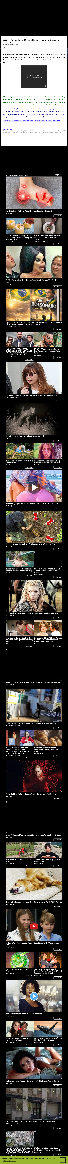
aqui (9, 97)
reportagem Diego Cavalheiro (43, 120)
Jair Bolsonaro (17, 120)
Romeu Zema (56, 120)
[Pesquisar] (66, 2)
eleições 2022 (7, 120)
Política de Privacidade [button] (9, 1161)
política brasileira (28, 120)
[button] (4, 48)
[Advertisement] (34, 160)
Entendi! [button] (62, 1160)
